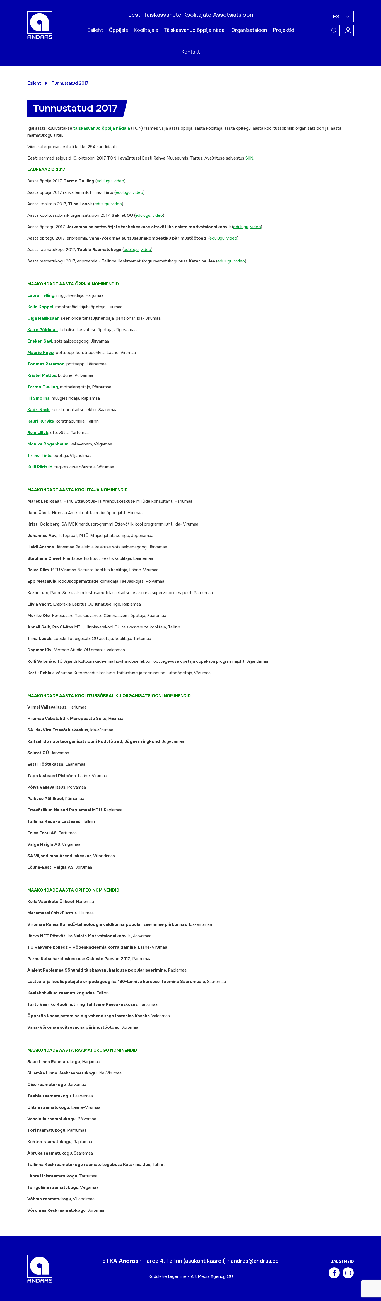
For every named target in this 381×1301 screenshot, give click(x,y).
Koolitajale (146, 30)
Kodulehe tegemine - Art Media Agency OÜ (190, 1276)
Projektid (283, 30)
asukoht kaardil (204, 1260)
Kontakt (190, 52)
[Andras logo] (39, 25)
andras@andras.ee (255, 1260)
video (119, 181)
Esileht (95, 30)
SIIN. (249, 158)
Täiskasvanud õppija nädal (195, 30)
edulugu (104, 181)
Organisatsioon (249, 30)
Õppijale (118, 30)
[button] (341, 16)
